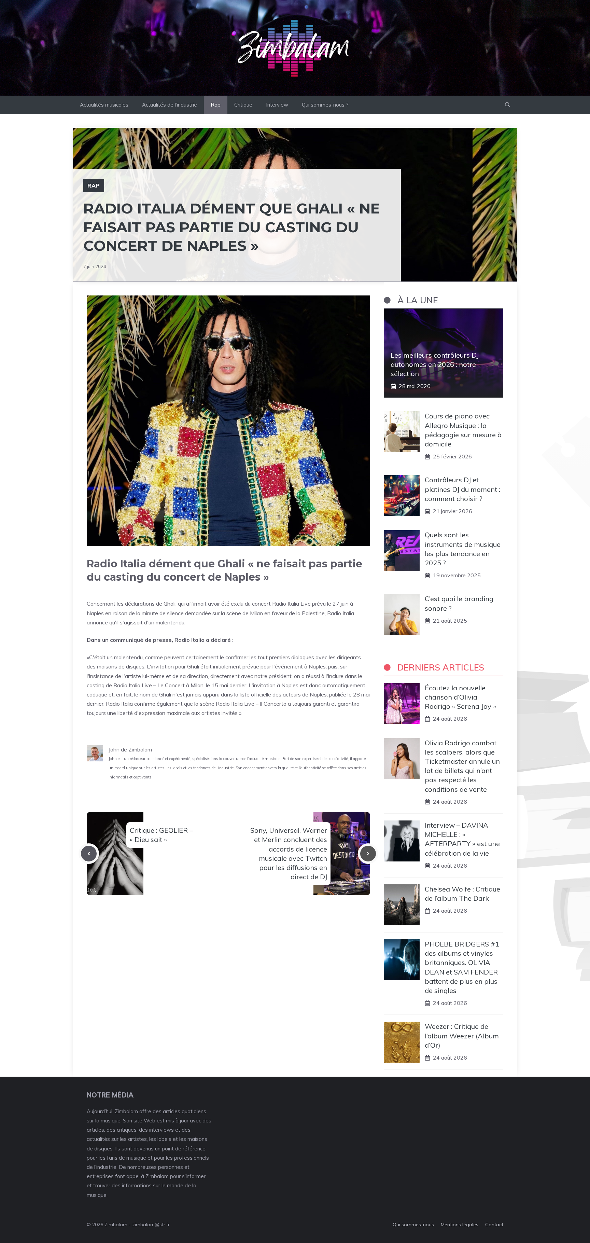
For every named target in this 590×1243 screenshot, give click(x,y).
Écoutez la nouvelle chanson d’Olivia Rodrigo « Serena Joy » (460, 696)
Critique (243, 104)
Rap (216, 104)
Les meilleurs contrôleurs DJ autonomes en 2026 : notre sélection (435, 364)
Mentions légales (459, 1224)
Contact (494, 1224)
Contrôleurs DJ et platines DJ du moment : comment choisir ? (462, 488)
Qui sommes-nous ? (325, 104)
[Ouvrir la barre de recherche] (507, 105)
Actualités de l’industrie (169, 104)
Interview (277, 104)
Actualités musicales (104, 104)
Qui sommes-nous (413, 1224)
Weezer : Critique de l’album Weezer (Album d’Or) (462, 1035)
